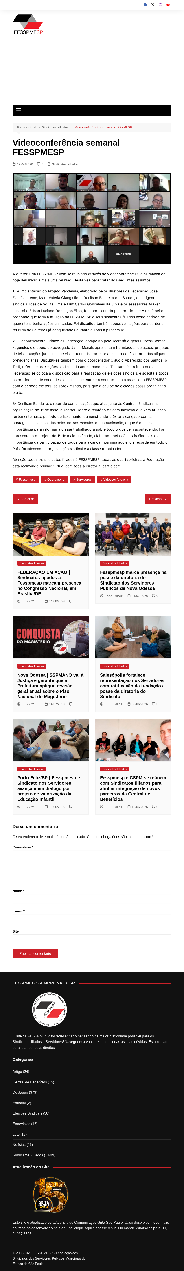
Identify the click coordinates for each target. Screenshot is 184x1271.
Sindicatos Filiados (65, 164)
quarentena (55, 479)
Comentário (23, 847)
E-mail (19, 911)
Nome (18, 891)
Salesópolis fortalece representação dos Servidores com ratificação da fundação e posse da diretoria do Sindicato (132, 686)
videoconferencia (115, 479)
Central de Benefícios (30, 1082)
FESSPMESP (31, 601)
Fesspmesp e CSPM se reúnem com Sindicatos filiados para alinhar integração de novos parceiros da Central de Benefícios (133, 788)
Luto (16, 1134)
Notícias (19, 1145)
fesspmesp (27, 479)
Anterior (28, 499)
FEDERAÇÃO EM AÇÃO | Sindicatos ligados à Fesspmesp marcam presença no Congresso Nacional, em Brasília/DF (49, 583)
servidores (84, 479)
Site (16, 931)
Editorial (19, 1103)
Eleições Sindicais (27, 1113)
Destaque (20, 1092)
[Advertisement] (92, 71)
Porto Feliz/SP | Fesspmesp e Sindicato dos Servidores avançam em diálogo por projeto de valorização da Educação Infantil (48, 788)
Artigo (17, 1072)
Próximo (155, 499)
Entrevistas (21, 1124)
